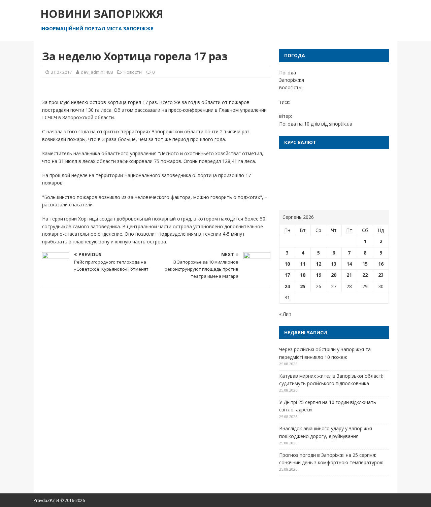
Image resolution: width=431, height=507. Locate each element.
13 (333, 264)
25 (302, 286)
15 (365, 264)
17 (287, 275)
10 (287, 264)
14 (349, 264)
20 (333, 275)
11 (302, 264)
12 (318, 264)
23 (381, 275)
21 (349, 275)
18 (302, 275)
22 (365, 275)
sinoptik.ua (340, 124)
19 (318, 275)
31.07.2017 (61, 72)
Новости (133, 72)
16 (381, 264)
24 (287, 286)
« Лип (285, 314)
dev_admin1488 (97, 72)
